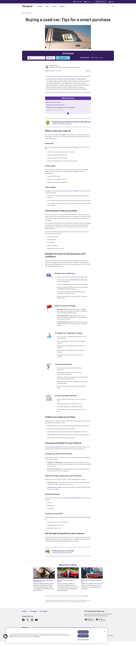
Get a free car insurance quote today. (62, 123)
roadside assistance (76, 497)
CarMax (76, 191)
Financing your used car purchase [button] (55, 104)
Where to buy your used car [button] (53, 102)
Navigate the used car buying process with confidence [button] (60, 107)
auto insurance (57, 447)
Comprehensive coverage (54, 487)
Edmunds (84, 279)
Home (23, 13)
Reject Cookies (83, 635)
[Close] (104, 631)
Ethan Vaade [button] (54, 65)
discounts (52, 517)
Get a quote (63, 58)
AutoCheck (61, 289)
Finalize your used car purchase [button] (54, 110)
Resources (28, 13)
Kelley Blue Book (75, 279)
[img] (68, 114)
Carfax (86, 287)
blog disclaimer (85, 596)
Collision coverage (52, 482)
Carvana (69, 191)
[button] (41, 6)
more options (62, 134)
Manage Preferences (83, 639)
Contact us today (62, 541)
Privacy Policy (36, 636)
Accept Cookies (83, 631)
